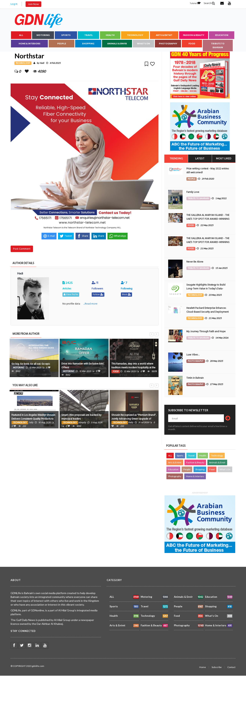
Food (192, 43)
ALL (21, 35)
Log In (14, 3)
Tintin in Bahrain (195, 378)
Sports (66, 35)
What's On (143, 43)
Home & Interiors (29, 43)
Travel (88, 35)
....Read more (90, 303)
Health (110, 35)
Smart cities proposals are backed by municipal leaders (81, 417)
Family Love (192, 192)
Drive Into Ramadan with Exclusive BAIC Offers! (83, 365)
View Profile (71, 294)
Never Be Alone (194, 262)
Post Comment (22, 249)
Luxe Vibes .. (192, 355)
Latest (199, 158)
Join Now (33, 4)
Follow (96, 294)
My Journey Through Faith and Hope (206, 331)
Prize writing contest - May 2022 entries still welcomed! (207, 170)
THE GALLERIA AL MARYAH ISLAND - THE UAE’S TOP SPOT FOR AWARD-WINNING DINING (207, 219)
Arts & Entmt (164, 35)
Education (221, 35)
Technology (135, 35)
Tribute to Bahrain (217, 45)
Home (202, 667)
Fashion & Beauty (193, 35)
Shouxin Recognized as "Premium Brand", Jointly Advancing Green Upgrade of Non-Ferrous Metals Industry (133, 419)
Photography (168, 43)
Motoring (43, 35)
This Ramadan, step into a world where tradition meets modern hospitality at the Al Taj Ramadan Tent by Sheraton (133, 367)
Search (208, 3)
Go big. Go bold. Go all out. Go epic (31, 364)
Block (125, 294)
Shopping (88, 43)
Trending (176, 158)
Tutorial (193, 3)
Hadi (42, 63)
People (61, 43)
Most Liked (223, 158)
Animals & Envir (117, 43)
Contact (231, 667)
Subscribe (217, 667)
